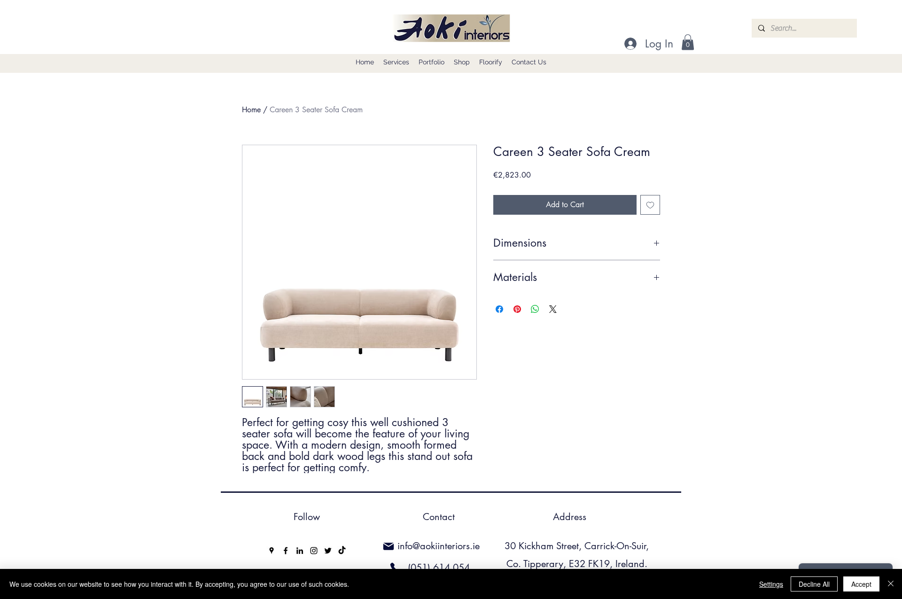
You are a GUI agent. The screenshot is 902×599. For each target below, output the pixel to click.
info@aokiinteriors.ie (438, 546)
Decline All (814, 584)
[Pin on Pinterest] (517, 309)
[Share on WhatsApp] (535, 309)
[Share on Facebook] (499, 309)
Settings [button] (771, 584)
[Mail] (388, 546)
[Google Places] (271, 550)
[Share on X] (553, 309)
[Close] (890, 583)
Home (251, 110)
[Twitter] (328, 550)
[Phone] (395, 568)
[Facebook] (285, 550)
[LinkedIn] (299, 550)
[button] (687, 42)
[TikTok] (342, 550)
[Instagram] (314, 550)
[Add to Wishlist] (650, 205)
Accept (861, 584)
